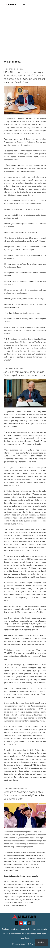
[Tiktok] (33, 923)
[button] (24, 4)
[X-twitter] (16, 923)
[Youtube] (21, 923)
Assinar (41, 942)
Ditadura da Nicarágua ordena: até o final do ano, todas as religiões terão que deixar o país (23, 795)
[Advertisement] (25, 35)
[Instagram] (29, 923)
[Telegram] (25, 923)
